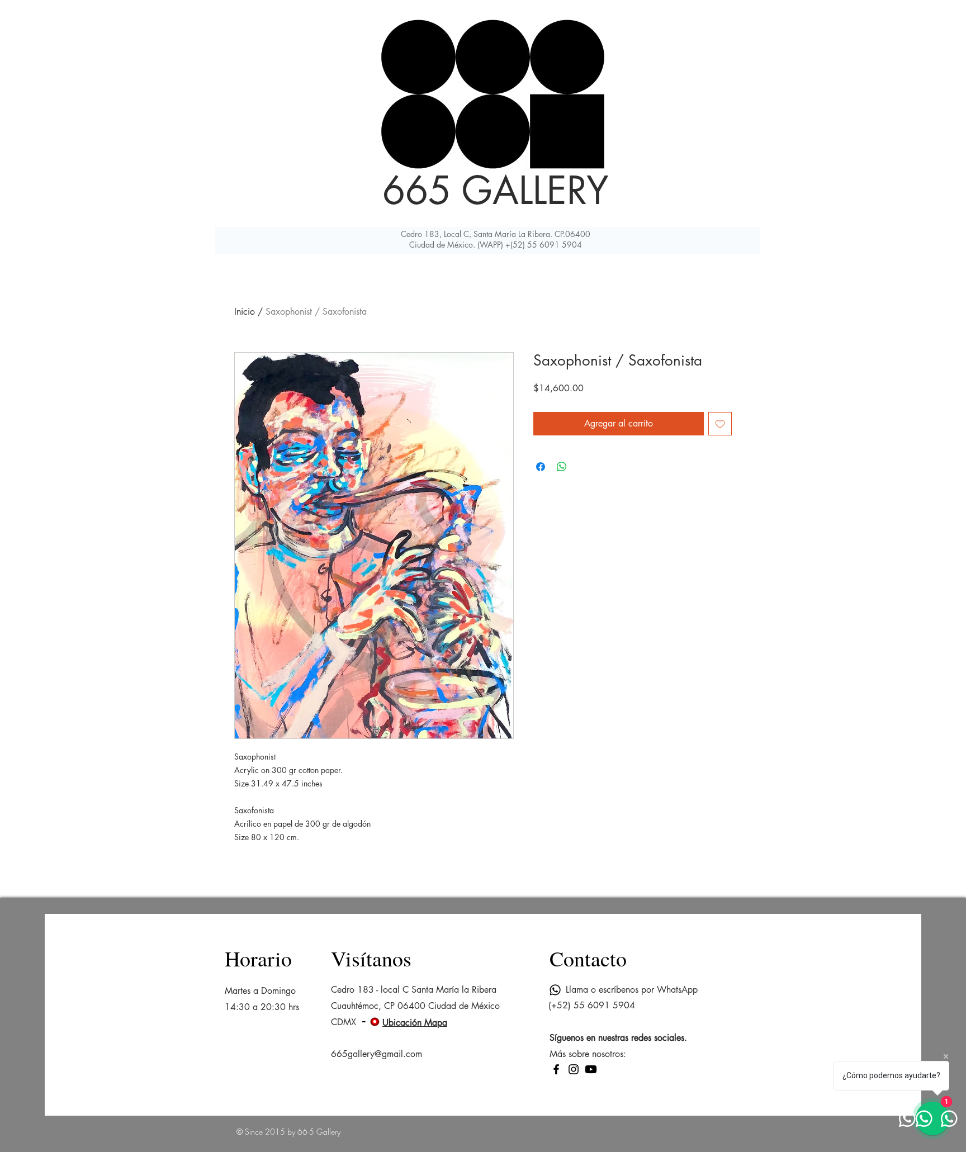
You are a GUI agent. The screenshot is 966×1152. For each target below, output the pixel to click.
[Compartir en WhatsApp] (562, 466)
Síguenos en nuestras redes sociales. (618, 1038)
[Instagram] (573, 1069)
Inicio (244, 311)
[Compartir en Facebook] (540, 466)
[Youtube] (591, 1069)
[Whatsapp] (555, 990)
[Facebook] (556, 1069)
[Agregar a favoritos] (720, 423)
